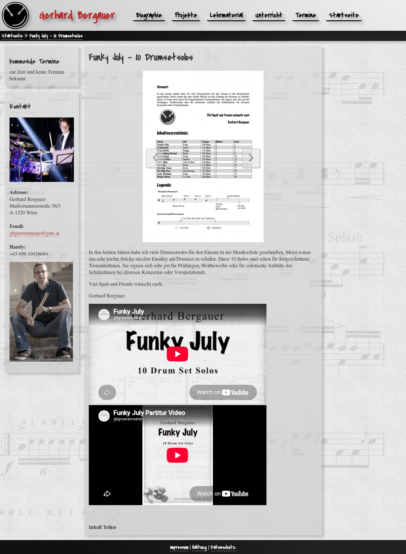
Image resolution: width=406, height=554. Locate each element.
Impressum (179, 547)
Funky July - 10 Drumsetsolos (55, 35)
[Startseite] (15, 15)
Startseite (344, 15)
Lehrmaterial (226, 15)
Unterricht (269, 15)
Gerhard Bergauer (77, 15)
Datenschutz (223, 547)
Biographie (149, 15)
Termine (305, 15)
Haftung (199, 547)
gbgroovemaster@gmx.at (34, 233)
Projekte (186, 15)
